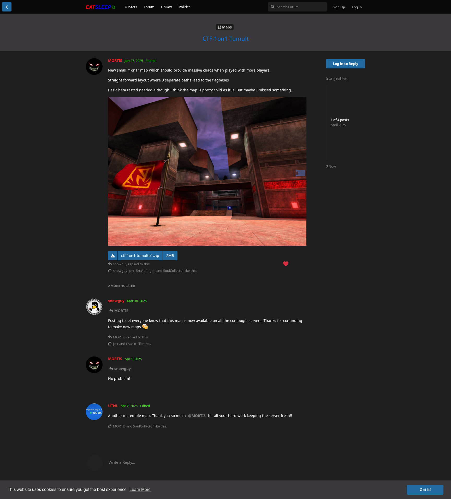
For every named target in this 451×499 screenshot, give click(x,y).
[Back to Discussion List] (6, 6)
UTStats (131, 6)
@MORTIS (197, 415)
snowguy (122, 368)
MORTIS (121, 310)
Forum (149, 6)
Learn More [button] (140, 489)
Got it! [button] (425, 490)
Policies (184, 6)
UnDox (166, 6)
